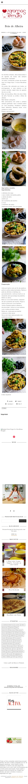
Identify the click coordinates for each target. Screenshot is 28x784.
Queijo (9, 651)
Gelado (10, 640)
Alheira (17, 624)
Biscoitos (5, 630)
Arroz (23, 624)
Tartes (14, 656)
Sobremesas (18, 654)
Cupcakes (20, 635)
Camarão (16, 632)
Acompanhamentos (7, 624)
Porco (20, 648)
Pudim (4, 651)
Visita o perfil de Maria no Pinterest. (14, 663)
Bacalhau (5, 627)
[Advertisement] (14, 723)
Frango (4, 640)
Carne (22, 632)
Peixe (20, 646)
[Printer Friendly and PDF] (4, 408)
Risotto (4, 654)
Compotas (13, 635)
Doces (4, 638)
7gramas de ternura (17, 776)
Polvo (15, 648)
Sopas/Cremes (6, 656)
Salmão (11, 654)
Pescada (9, 648)
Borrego (10, 632)
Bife (17, 627)
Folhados (17, 638)
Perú (3, 648)
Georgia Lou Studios (17, 777)
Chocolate (5, 635)
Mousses (10, 646)
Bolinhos (19, 630)
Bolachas (12, 630)
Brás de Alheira (14, 26)
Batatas (12, 627)
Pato (16, 646)
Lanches (17, 643)
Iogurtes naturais (7, 643)
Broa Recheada (14, 590)
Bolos (4, 632)
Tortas (20, 656)
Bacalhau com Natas (14, 615)
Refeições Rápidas (18, 651)
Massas (4, 646)
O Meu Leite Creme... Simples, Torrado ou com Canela (14, 563)
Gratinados (17, 640)
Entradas (10, 638)
